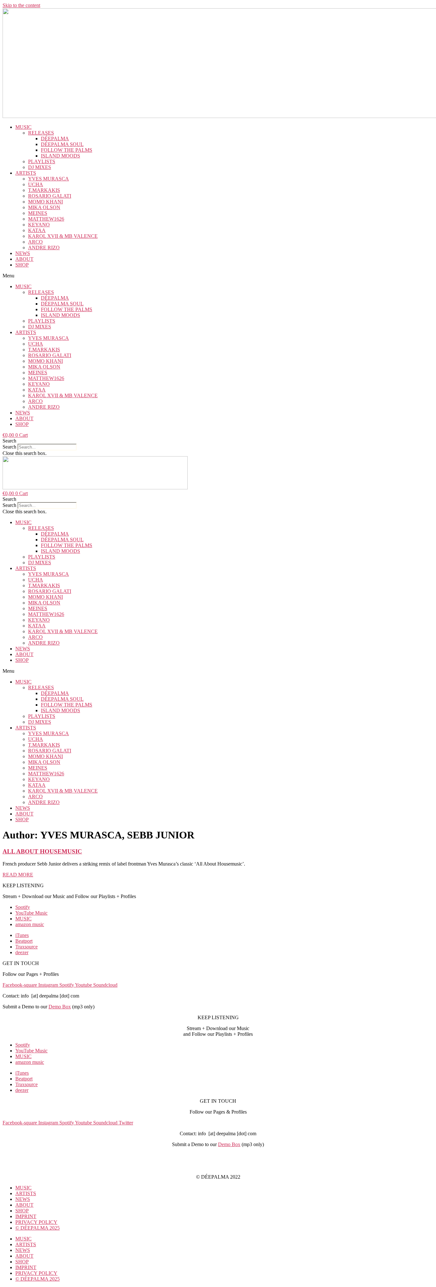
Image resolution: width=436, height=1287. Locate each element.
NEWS (22, 253)
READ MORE (18, 874)
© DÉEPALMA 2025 (37, 1228)
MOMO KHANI (45, 201)
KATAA (37, 230)
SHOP (22, 264)
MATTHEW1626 (46, 219)
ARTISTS (25, 173)
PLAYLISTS (41, 161)
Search (9, 447)
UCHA (35, 184)
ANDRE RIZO (44, 247)
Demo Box (60, 1006)
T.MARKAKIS (44, 190)
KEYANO (39, 224)
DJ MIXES (39, 167)
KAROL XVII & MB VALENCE (63, 236)
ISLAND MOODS (60, 155)
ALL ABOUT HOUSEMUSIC (42, 851)
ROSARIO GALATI (49, 196)
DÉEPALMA (55, 138)
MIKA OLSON (44, 207)
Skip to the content (21, 5)
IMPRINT (218, 1155)
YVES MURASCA (48, 178)
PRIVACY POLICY (218, 1166)
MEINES (37, 213)
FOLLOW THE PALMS (66, 150)
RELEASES (41, 132)
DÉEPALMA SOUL (62, 144)
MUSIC (23, 127)
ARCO (35, 242)
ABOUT (24, 259)
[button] (218, 276)
